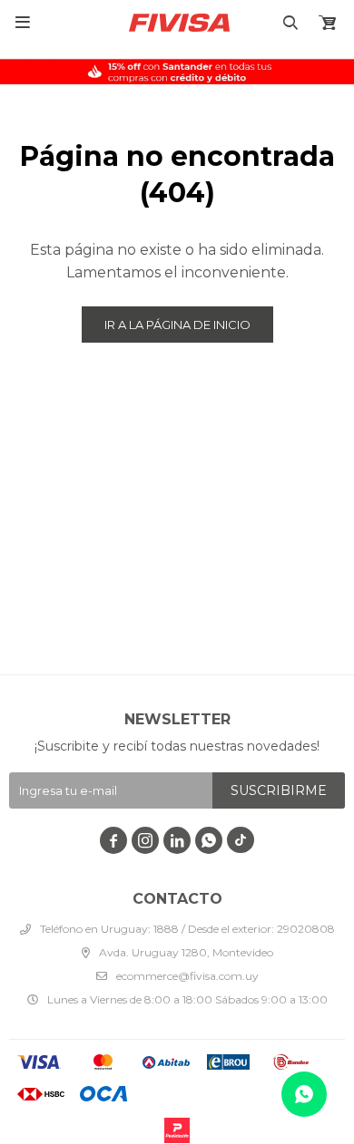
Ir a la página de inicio (177, 324)
